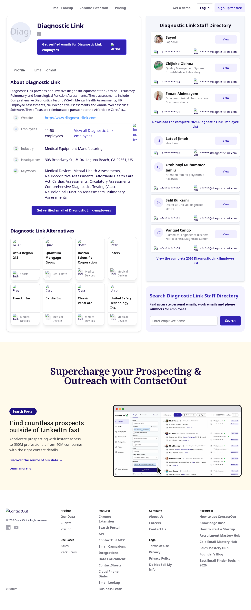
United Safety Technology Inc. (121, 303)
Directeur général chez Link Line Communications (187, 100)
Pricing (120, 8)
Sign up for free (230, 8)
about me (172, 143)
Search (230, 320)
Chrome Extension (94, 8)
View (226, 39)
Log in (205, 8)
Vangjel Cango (178, 230)
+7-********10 (170, 188)
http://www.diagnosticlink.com (70, 117)
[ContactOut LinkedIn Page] (8, 555)
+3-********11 (170, 218)
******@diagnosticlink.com (218, 52)
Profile (19, 70)
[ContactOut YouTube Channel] (16, 555)
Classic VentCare (85, 300)
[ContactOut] (25, 7)
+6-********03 (170, 248)
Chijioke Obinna (179, 63)
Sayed (171, 37)
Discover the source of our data (33, 460)
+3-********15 (170, 82)
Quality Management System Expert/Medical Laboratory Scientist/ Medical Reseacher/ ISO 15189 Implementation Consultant (188, 70)
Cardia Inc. (53, 298)
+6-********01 (170, 112)
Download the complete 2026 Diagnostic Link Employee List (195, 124)
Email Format (45, 70)
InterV (115, 253)
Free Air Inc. (22, 298)
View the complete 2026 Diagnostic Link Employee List (195, 260)
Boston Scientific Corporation (87, 257)
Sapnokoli (172, 42)
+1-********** (170, 52)
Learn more (18, 468)
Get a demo (182, 8)
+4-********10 (170, 153)
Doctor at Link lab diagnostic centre (184, 207)
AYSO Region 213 (23, 255)
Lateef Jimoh (177, 138)
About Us (156, 516)
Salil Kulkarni (177, 200)
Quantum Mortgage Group (53, 257)
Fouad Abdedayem (182, 93)
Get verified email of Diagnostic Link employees (74, 210)
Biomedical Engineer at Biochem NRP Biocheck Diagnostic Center (187, 237)
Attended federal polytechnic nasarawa (185, 177)
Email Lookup (62, 8)
